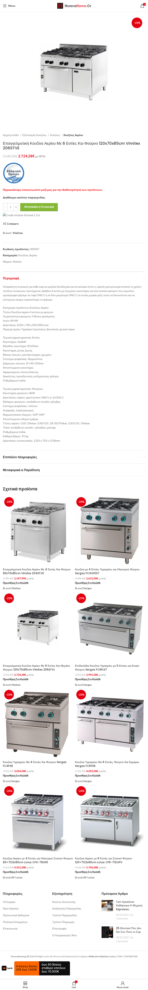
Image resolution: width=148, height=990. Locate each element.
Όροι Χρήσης (11, 908)
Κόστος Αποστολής (64, 901)
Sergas (87, 588)
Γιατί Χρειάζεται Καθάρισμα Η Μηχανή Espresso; (129, 905)
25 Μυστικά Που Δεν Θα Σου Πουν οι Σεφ (128, 930)
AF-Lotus (17, 877)
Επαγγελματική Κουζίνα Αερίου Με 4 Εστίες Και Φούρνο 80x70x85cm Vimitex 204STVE (37, 571)
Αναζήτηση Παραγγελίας (66, 908)
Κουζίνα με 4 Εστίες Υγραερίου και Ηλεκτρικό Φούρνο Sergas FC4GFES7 (107, 571)
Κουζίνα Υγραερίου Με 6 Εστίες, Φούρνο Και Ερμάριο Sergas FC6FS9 (107, 764)
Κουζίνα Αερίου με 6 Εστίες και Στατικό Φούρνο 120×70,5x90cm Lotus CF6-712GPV (103, 860)
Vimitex (18, 232)
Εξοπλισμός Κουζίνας (34, 135)
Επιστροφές (59, 928)
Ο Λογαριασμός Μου (64, 935)
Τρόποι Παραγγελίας (64, 915)
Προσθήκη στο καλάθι (39, 206)
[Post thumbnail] (107, 910)
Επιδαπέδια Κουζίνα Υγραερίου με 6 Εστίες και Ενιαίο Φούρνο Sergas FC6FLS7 (107, 667)
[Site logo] (74, 5)
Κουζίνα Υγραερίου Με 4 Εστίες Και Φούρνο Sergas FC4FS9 (34, 764)
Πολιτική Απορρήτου (15, 922)
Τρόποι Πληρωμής (63, 922)
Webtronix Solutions (98, 956)
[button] (16, 583)
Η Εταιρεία (9, 901)
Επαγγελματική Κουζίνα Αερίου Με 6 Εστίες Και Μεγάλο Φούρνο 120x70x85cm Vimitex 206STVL (36, 667)
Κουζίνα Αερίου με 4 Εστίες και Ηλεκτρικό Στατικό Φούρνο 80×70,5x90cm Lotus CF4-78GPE (38, 860)
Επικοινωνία (10, 928)
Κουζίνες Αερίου (73, 135)
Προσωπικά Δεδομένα (16, 915)
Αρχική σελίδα (11, 135)
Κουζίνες (55, 135)
